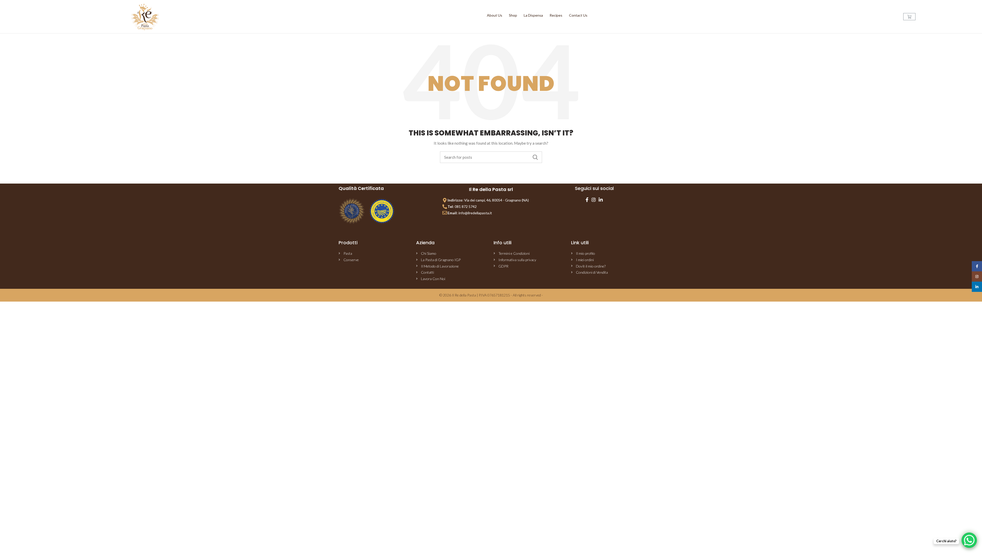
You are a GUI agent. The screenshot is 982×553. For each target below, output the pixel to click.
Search (535, 157)
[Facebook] (587, 200)
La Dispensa (533, 15)
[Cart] (909, 16)
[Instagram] (593, 200)
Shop (513, 15)
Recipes (556, 15)
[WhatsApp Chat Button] (969, 540)
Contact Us (578, 15)
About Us (494, 15)
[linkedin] (600, 200)
